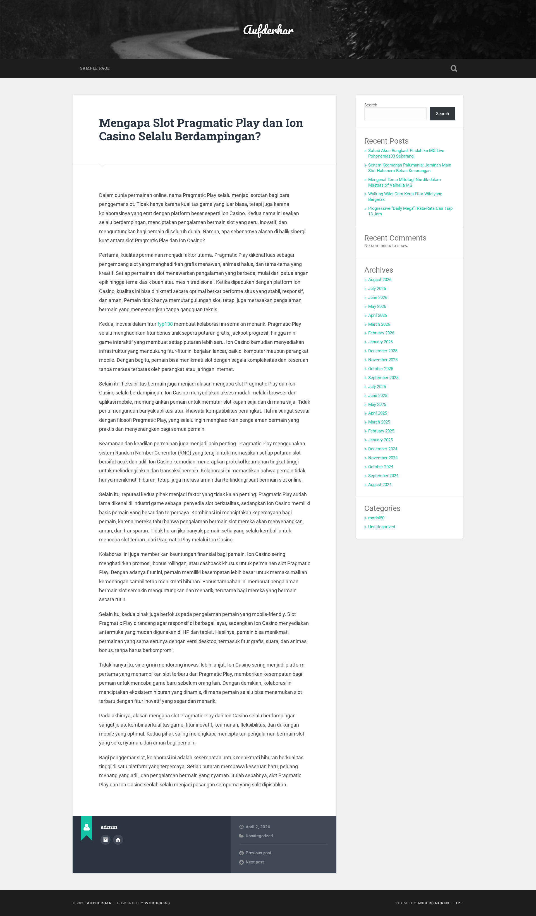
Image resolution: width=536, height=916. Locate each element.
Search (370, 105)
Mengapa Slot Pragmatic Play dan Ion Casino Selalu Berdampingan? (201, 129)
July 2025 (377, 386)
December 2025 (382, 350)
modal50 (376, 517)
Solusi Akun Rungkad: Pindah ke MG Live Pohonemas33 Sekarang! (406, 153)
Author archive (105, 840)
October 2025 (380, 368)
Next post (255, 862)
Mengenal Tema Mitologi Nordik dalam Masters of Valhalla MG (404, 182)
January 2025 (380, 439)
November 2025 (383, 359)
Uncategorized (259, 835)
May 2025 (377, 404)
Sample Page (95, 68)
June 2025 (377, 395)
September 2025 (383, 377)
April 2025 (377, 413)
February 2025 (381, 431)
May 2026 (377, 306)
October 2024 (380, 466)
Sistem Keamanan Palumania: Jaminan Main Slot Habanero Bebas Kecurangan (409, 168)
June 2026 (377, 297)
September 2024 (383, 475)
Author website (118, 840)
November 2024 (383, 457)
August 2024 (379, 484)
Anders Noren (433, 903)
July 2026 (377, 288)
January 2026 (380, 341)
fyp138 (165, 324)
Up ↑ (458, 903)
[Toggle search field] (453, 68)
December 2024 (382, 448)
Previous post (258, 852)
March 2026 (379, 324)
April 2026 (377, 315)
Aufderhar (268, 29)
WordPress (157, 903)
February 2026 (381, 333)
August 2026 (379, 279)
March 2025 (379, 422)
